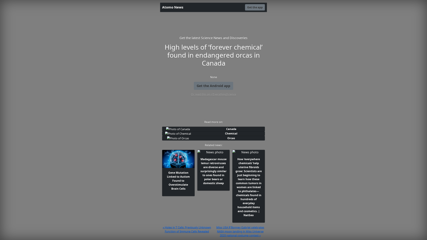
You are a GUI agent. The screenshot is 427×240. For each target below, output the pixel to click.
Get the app (255, 7)
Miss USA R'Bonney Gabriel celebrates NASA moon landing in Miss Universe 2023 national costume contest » (240, 231)
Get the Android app (213, 86)
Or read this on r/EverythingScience (213, 94)
